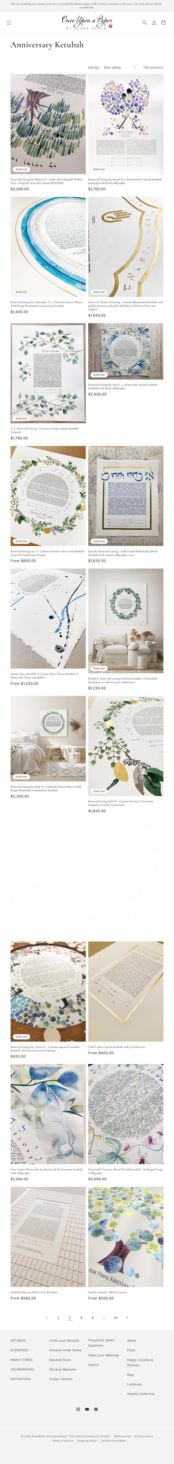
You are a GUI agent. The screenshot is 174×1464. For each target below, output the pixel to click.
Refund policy (122, 1436)
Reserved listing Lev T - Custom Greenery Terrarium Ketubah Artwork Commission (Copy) (47, 553)
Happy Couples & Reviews (140, 1362)
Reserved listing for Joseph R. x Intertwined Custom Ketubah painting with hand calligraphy (124, 181)
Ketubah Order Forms (65, 1350)
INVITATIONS (21, 1379)
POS (72, 1436)
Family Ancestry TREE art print (107, 1292)
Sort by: (94, 67)
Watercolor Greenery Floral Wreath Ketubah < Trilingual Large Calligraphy (125, 1171)
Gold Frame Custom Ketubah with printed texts (116, 1047)
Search (93, 1364)
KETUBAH (18, 1340)
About (131, 1340)
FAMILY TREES (21, 1360)
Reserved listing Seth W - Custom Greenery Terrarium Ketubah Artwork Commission (120, 803)
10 (115, 1317)
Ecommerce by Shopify (95, 1436)
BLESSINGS (19, 1350)
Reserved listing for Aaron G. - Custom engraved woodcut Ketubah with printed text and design (45, 1048)
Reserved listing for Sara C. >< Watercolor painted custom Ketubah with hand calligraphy (122, 386)
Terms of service (62, 1440)
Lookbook (134, 1384)
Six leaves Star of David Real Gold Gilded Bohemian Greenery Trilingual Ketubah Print (125, 930)
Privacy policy (144, 1436)
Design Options (60, 1379)
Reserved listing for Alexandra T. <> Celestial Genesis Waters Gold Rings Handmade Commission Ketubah (47, 303)
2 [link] (70, 1317)
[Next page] (127, 1317)
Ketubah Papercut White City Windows (34, 1292)
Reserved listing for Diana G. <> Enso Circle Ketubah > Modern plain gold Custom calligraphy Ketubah (43, 930)
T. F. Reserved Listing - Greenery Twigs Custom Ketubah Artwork (44, 430)
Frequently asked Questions (101, 1342)
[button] (9, 22)
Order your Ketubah (64, 1340)
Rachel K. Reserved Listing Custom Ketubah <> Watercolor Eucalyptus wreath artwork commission (123, 680)
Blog (130, 1374)
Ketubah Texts (60, 1360)
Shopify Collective (140, 1394)
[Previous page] (47, 1317)
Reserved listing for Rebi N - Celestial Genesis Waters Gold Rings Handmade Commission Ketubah (46, 788)
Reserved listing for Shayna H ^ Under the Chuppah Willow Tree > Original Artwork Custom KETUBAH (47, 181)
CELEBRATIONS (22, 1369)
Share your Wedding (103, 1355)
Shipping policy (87, 1440)
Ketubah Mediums (62, 1369)
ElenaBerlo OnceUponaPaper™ (50, 1436)
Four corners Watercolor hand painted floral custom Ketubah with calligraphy (47, 1171)
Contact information (113, 1440)
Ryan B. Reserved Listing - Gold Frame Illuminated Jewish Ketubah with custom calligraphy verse (123, 553)
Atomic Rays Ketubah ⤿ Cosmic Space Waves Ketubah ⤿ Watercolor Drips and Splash (44, 675)
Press (131, 1350)
